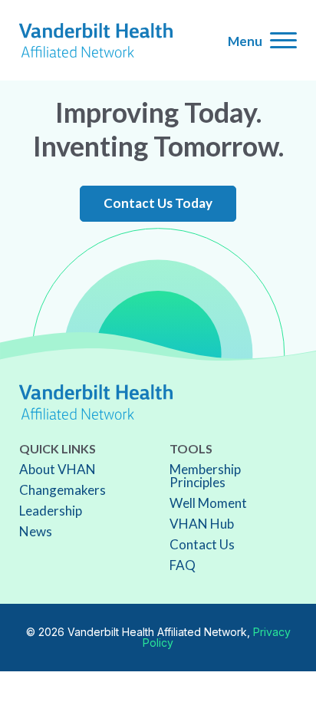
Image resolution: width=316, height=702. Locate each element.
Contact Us (202, 544)
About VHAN (57, 469)
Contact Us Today (158, 203)
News (35, 531)
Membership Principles (205, 476)
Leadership (50, 510)
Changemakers (62, 489)
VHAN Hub (202, 523)
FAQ (183, 565)
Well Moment (208, 502)
